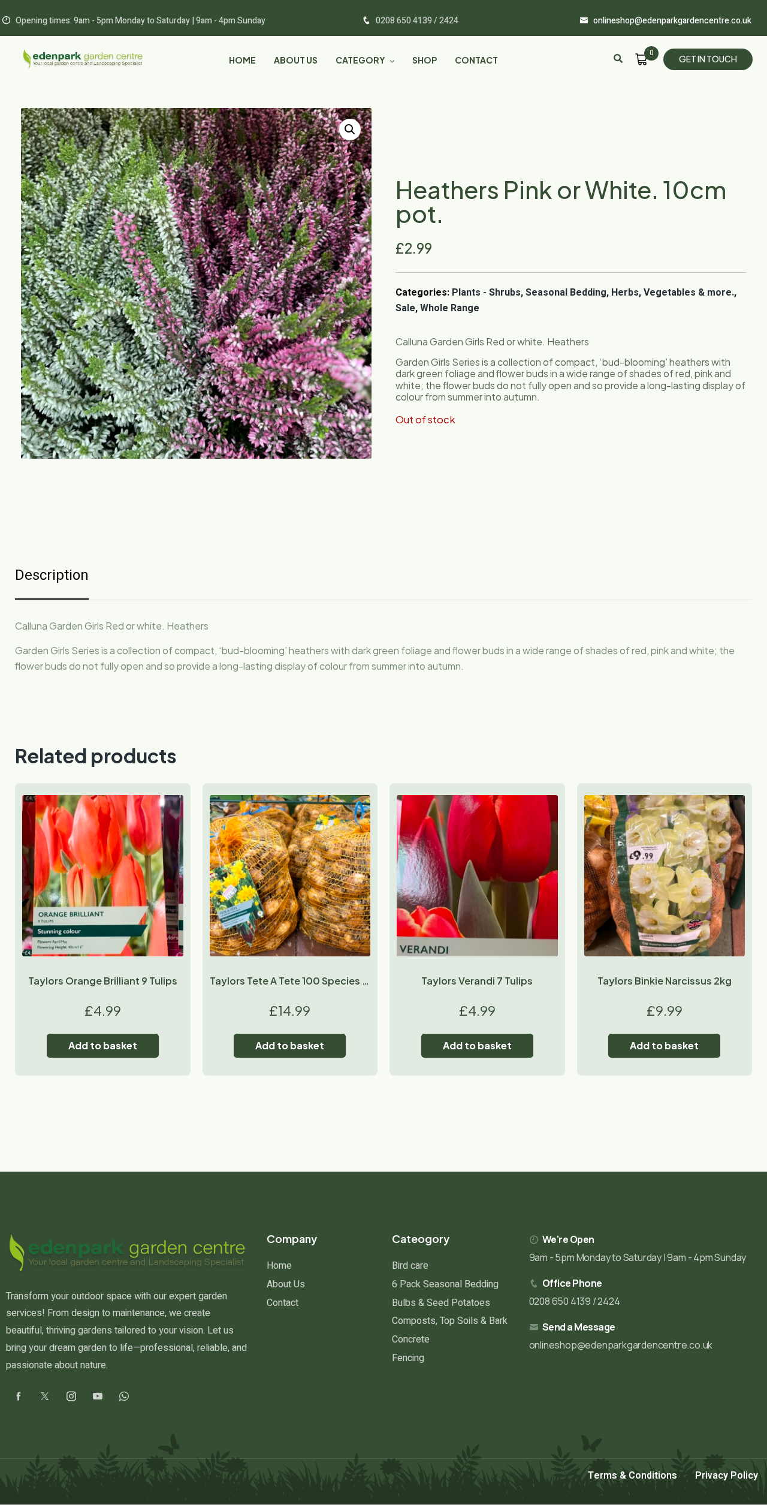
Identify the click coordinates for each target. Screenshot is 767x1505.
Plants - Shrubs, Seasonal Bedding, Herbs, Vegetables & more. (593, 292)
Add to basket (102, 1045)
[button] (350, 129)
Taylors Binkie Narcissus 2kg (664, 980)
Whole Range (449, 308)
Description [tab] (52, 575)
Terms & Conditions (632, 1475)
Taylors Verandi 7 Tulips (477, 980)
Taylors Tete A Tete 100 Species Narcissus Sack (322, 980)
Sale (405, 308)
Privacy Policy (726, 1475)
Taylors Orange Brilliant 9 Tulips (102, 980)
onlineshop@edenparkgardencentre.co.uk (621, 1345)
